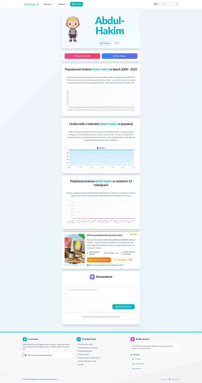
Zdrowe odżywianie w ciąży (87, 361)
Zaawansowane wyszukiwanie (88, 348)
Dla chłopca (121, 56)
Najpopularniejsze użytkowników (89, 358)
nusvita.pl (138, 359)
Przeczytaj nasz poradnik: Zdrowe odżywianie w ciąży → (107, 265)
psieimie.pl (138, 368)
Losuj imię (47, 4)
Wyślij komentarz (124, 307)
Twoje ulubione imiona (85, 344)
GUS (165, 346)
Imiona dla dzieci (83, 354)
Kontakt (78, 4)
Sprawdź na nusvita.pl (100, 260)
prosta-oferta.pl (140, 364)
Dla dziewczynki (83, 56)
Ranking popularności (85, 351)
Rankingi (61, 4)
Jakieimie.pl (31, 4)
